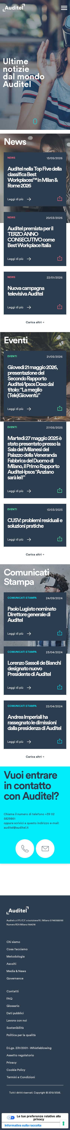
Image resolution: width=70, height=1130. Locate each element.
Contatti (13, 991)
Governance (15, 978)
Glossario (13, 1005)
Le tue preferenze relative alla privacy (39, 1117)
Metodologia (16, 956)
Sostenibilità (15, 1027)
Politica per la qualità (21, 1035)
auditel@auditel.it (16, 827)
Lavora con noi (17, 1020)
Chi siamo (13, 941)
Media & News (16, 971)
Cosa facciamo (17, 949)
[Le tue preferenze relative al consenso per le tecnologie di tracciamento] (63, 1123)
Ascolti (11, 963)
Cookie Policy (16, 1069)
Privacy (11, 1062)
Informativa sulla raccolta (23, 1125)
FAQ (9, 998)
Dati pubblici (15, 1013)
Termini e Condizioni (21, 1077)
